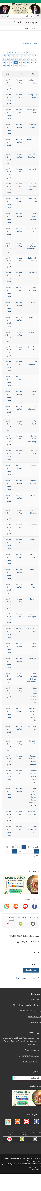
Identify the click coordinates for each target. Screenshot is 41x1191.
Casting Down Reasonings (32, 439)
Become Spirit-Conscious (33, 216)
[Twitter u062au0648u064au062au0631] (28, 1)
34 (20, 62)
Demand (33, 599)
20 (36, 56)
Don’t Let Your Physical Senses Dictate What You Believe (33, 797)
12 (4, 56)
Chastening (32, 465)
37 (32, 62)
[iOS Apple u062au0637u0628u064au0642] (11, 1)
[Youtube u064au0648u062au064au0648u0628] (34, 1)
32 (12, 62)
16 (20, 56)
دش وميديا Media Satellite (30, 1011)
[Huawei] (8, 1)
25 (20, 59)
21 (4, 59)
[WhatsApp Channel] (21, 1)
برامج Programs (34, 999)
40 (8, 66)
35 (24, 62)
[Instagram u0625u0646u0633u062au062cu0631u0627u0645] (24, 1)
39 (4, 66)
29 (36, 59)
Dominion (33, 658)
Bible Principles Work (33, 290)
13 (8, 56)
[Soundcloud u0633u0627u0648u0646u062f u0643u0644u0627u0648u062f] (31, 1)
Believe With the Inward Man (32, 246)
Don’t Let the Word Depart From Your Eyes (33, 776)
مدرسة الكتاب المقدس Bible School (27, 1005)
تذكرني (34, 963)
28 (32, 59)
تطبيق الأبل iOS (34, 917)
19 (32, 56)
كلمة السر (35, 952)
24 (16, 59)
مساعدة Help (35, 1022)
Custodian (33, 540)
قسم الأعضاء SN (34, 1016)
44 (24, 66)
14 (12, 56)
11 (35, 52)
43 (20, 66)
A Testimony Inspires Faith (32, 127)
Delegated (33, 569)
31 (8, 62)
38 (36, 62)
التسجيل (36, 977)
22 (8, 59)
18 (28, 56)
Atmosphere (32, 139)
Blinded (34, 302)
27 (28, 59)
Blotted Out (32, 317)
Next (36, 43)
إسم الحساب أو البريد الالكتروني (27, 941)
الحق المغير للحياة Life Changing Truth (23, 6)
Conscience (32, 495)
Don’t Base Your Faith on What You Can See (33, 714)
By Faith (34, 376)
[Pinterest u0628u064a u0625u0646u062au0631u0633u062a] (18, 1)
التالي (35, 855)
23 (12, 59)
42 (16, 66)
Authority (33, 169)
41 (12, 66)
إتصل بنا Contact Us (31, 1061)
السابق (35, 847)
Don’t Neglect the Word (32, 829)
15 (16, 56)
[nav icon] (37, 16)
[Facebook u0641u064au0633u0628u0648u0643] (38, 1)
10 (31, 52)
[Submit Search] (8, 16)
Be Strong (33, 273)
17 (24, 56)
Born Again (32, 332)
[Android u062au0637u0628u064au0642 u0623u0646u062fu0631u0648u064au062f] (14, 1)
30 (4, 62)
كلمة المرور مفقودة (23, 977)
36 (28, 62)
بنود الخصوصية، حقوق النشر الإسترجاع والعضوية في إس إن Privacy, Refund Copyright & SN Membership (21, 1041)
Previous (27, 43)
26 (24, 59)
